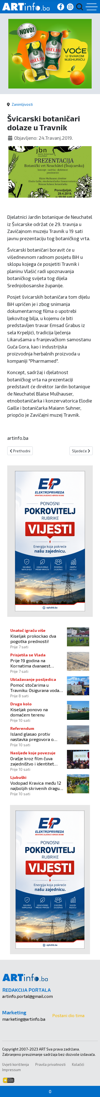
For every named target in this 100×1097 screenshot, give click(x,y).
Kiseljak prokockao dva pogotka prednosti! (33, 638)
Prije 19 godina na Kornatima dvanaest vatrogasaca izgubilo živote (31, 663)
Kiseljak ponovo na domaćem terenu (29, 712)
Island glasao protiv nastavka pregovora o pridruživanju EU (32, 736)
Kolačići (78, 1064)
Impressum (11, 1069)
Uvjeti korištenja (15, 1064)
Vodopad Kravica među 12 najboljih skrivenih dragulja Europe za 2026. (37, 785)
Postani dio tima (68, 1015)
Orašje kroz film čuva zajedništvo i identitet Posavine (32, 761)
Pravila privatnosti (50, 1064)
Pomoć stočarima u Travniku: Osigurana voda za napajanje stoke (34, 687)
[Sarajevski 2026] (50, 53)
